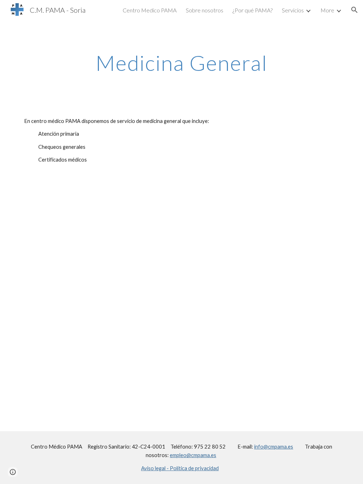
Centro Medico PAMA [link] (150, 10)
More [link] (327, 10)
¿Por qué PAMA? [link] (253, 10)
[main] (181, 62)
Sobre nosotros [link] (204, 10)
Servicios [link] (293, 10)
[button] (354, 9)
